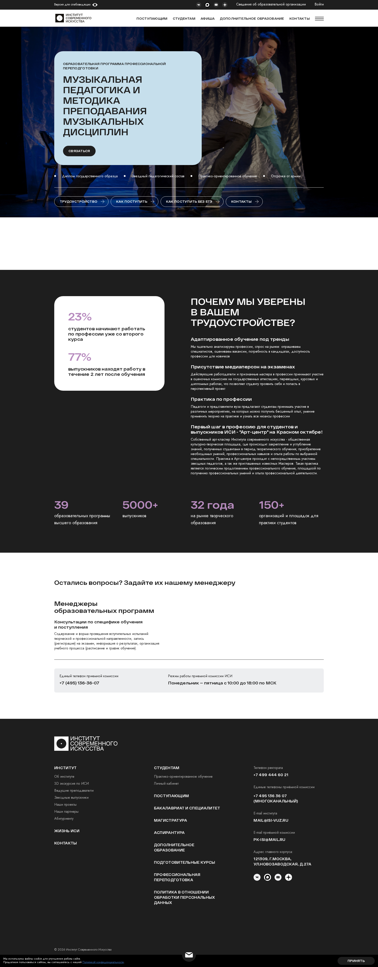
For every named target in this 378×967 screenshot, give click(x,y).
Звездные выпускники (71, 797)
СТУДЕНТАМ (184, 18)
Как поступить (131, 201)
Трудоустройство (78, 201)
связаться (79, 151)
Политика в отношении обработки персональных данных (184, 897)
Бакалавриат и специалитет (187, 808)
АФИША (208, 18)
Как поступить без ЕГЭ (189, 201)
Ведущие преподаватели (74, 790)
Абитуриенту (64, 818)
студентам (167, 768)
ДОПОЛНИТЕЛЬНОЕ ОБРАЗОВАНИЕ (252, 18)
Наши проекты (65, 804)
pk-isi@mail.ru (269, 839)
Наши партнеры (66, 811)
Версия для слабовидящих (72, 4)
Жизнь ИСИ (66, 831)
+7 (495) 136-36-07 (79, 682)
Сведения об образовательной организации (271, 4)
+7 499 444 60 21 (271, 775)
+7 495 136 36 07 (270, 796)
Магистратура (170, 820)
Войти (319, 4)
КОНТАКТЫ (299, 18)
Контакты (241, 201)
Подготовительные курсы (184, 862)
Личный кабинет (166, 783)
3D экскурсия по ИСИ (71, 783)
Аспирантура (169, 832)
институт (65, 768)
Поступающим (151, 18)
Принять (356, 961)
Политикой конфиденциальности (103, 962)
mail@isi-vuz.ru (271, 820)
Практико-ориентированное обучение (183, 776)
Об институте (64, 776)
